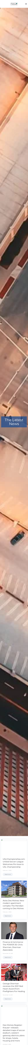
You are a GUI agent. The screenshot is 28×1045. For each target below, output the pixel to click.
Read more (8, 874)
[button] (26, 4)
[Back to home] (14, 4)
